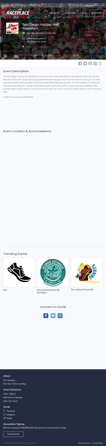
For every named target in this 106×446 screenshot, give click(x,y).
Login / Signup (9, 394)
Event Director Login (96, 5)
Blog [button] (84, 13)
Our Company (9, 380)
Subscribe (97, 13)
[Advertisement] (53, 114)
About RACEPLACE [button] (76, 5)
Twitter (9, 418)
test (5, 290)
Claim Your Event (10, 401)
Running (30, 47)
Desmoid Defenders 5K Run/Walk (48, 291)
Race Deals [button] (70, 13)
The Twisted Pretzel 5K (82, 289)
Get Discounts (13, 434)
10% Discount (90, 43)
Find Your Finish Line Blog (14, 384)
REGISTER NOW (89, 33)
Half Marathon (42, 47)
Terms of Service (84, 443)
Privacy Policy (98, 443)
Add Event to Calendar (12, 397)
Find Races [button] (54, 13)
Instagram (11, 415)
